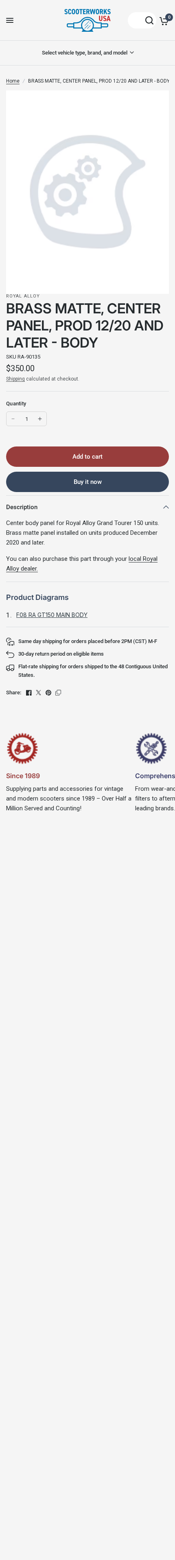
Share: (13, 692)
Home (13, 81)
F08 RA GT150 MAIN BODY (52, 614)
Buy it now (88, 482)
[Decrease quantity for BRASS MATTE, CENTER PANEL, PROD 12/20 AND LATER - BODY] (13, 419)
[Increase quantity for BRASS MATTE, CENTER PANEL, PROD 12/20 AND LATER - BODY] (39, 419)
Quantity (16, 403)
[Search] (142, 20)
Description (21, 507)
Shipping (15, 379)
